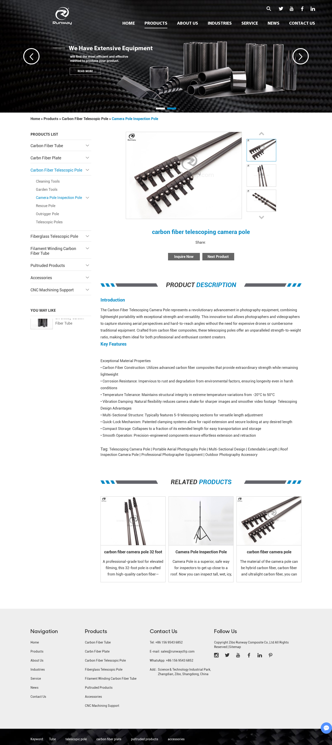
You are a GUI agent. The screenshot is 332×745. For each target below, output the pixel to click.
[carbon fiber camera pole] (269, 520)
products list (44, 134)
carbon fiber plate (108, 739)
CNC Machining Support (52, 290)
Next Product (218, 257)
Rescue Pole (45, 206)
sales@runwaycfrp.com (177, 651)
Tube (52, 739)
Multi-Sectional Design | (228, 449)
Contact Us (302, 23)
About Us (187, 23)
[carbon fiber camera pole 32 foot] (133, 520)
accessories (176, 739)
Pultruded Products (47, 265)
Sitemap (235, 647)
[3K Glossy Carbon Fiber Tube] (41, 327)
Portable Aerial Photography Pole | (181, 449)
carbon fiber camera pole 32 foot (133, 551)
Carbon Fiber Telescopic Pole (85, 119)
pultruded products (144, 739)
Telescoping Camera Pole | (131, 449)
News (273, 23)
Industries (220, 23)
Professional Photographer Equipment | (173, 455)
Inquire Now (184, 257)
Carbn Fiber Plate (45, 158)
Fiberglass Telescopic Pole (54, 236)
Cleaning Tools (48, 181)
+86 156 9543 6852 (179, 660)
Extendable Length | (264, 449)
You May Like (43, 310)
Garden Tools (46, 189)
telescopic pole (76, 739)
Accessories (41, 277)
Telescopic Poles (49, 222)
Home (128, 23)
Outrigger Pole (47, 214)
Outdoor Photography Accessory (231, 455)
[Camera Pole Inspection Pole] (201, 520)
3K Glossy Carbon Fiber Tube (69, 327)
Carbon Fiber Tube (46, 145)
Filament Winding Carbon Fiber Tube (110, 678)
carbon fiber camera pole (269, 551)
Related (201, 482)
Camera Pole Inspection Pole (135, 119)
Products (156, 23)
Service (249, 23)
